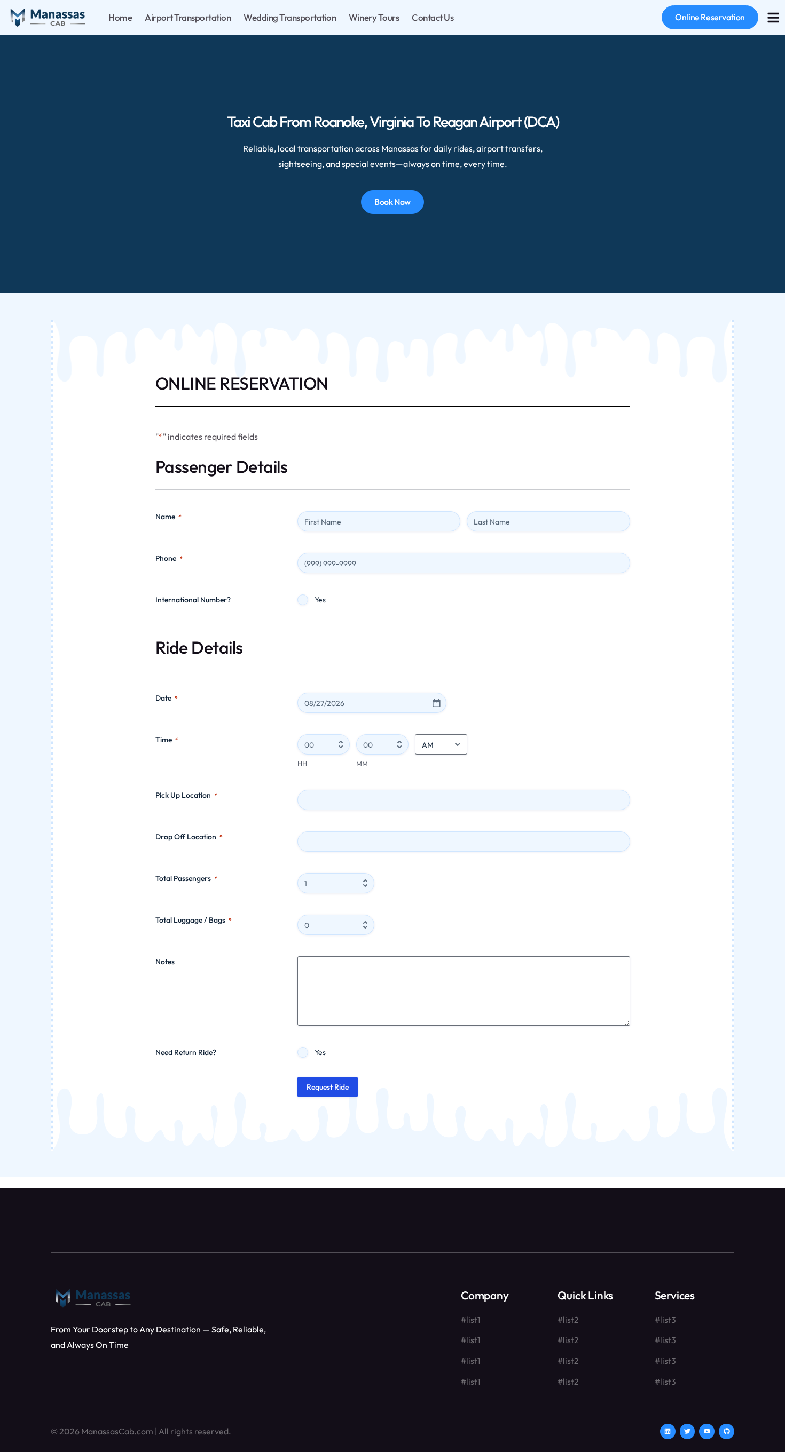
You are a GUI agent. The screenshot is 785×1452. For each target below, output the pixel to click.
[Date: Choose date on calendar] (436, 703)
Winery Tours (374, 17)
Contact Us (432, 17)
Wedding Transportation (290, 17)
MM (362, 763)
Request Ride (328, 1087)
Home (120, 17)
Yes (320, 600)
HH (302, 763)
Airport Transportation (188, 17)
